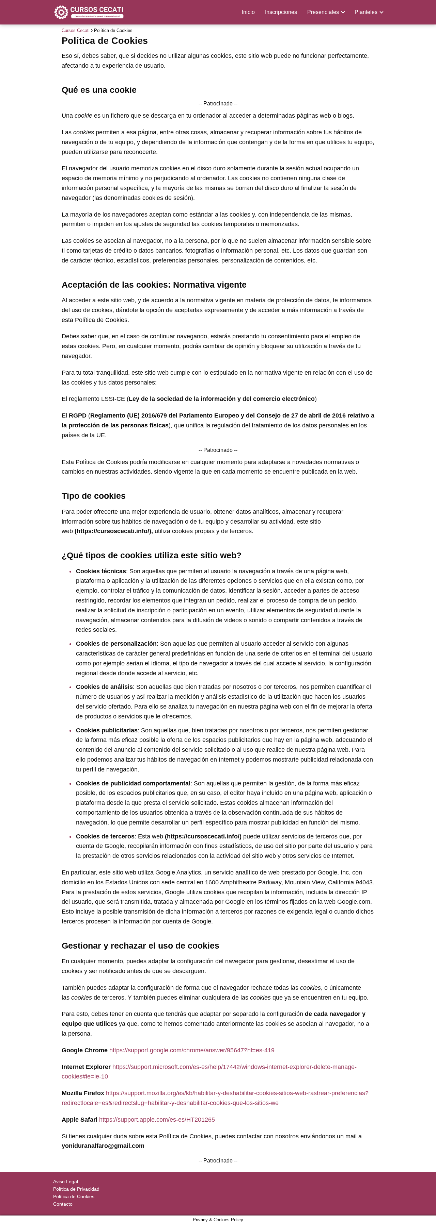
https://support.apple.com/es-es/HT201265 (157, 1119)
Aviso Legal (65, 1181)
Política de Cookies (73, 1196)
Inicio (248, 12)
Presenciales (323, 12)
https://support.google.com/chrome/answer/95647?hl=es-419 (192, 1050)
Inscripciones (281, 12)
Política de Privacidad (76, 1189)
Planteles (366, 12)
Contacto (63, 1204)
